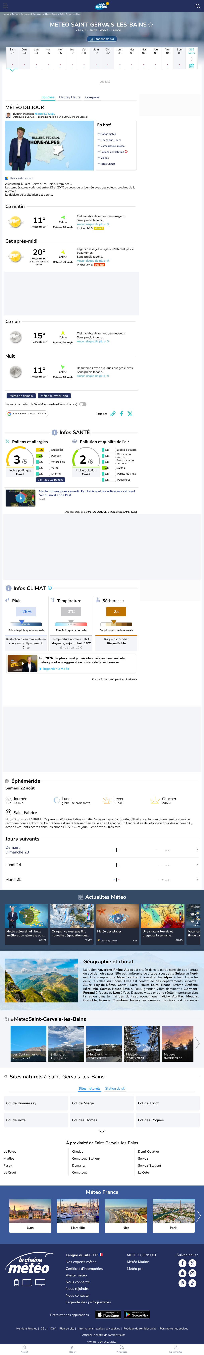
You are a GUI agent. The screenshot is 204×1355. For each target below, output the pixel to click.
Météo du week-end (54, 396)
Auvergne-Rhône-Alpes (31, 14)
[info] (50, 588)
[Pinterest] (182, 1283)
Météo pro (135, 1268)
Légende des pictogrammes (88, 1302)
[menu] (6, 6)
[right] (197, 920)
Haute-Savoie (51, 14)
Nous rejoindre (77, 1288)
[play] (21, 498)
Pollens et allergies (30, 441)
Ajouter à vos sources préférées (29, 413)
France (15, 14)
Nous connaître (78, 1282)
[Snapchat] (182, 1273)
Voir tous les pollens (50, 480)
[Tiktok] (192, 1283)
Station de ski (115, 1088)
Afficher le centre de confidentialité (103, 1335)
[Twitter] (192, 1263)
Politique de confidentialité (140, 1328)
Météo (6, 14)
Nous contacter (78, 1295)
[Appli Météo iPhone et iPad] (108, 1315)
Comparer (92, 97)
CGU (43, 1328)
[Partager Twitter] (130, 413)
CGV (53, 1328)
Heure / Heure (69, 97)
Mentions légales (26, 1328)
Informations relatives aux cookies (99, 1328)
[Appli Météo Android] (137, 1315)
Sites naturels (89, 1088)
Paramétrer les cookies (174, 1328)
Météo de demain (21, 396)
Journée (48, 97)
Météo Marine (138, 1261)
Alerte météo (76, 1275)
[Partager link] (113, 413)
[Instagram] (192, 1273)
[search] (198, 6)
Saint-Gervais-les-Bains (70, 14)
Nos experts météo (81, 1261)
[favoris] (150, 25)
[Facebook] (182, 1263)
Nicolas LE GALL (45, 114)
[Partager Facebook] (121, 413)
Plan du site (66, 1328)
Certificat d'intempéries (84, 1268)
